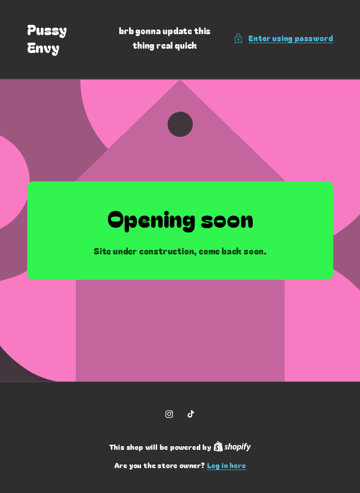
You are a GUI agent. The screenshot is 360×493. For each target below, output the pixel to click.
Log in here (226, 465)
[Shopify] (232, 447)
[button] (283, 38)
